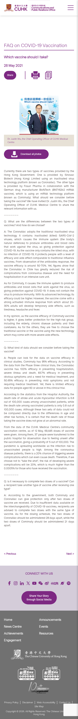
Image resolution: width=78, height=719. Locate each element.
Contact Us (65, 702)
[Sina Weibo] (41, 80)
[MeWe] (60, 80)
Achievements (13, 633)
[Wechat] (40, 583)
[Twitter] (22, 80)
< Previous (10, 553)
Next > (70, 553)
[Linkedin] (12, 80)
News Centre (13, 626)
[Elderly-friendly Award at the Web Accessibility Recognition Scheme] (51, 673)
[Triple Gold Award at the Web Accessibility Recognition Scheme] (26, 673)
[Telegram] (31, 80)
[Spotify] (69, 583)
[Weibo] (47, 583)
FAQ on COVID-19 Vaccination (35, 45)
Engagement (12, 640)
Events (43, 626)
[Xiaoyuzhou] (62, 583)
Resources (46, 633)
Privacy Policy (11, 702)
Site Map (39, 706)
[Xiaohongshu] (54, 583)
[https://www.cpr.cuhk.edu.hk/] (42, 7)
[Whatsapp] (51, 80)
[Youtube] (34, 583)
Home (8, 620)
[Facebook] (9, 583)
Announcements (50, 620)
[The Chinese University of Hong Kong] (16, 7)
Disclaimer (27, 702)
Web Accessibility (46, 702)
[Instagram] (16, 583)
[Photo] (39, 115)
